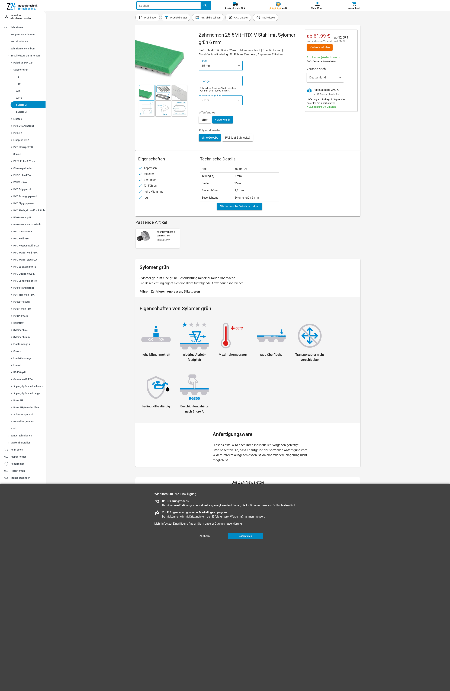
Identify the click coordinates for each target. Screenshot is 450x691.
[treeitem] (26, 236)
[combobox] (220, 66)
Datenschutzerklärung (228, 523)
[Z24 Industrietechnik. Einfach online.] (23, 5)
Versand (327, 41)
